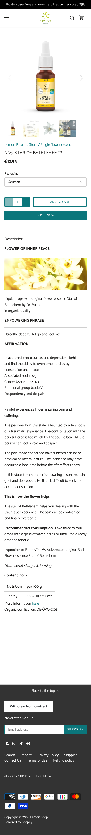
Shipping (71, 755)
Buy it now (45, 215)
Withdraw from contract (28, 706)
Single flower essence (57, 145)
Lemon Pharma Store (20, 145)
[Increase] (26, 202)
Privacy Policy (48, 755)
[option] (45, 77)
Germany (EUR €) (15, 777)
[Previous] (9, 77)
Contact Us (12, 760)
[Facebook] (7, 743)
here (35, 603)
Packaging (11, 174)
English (41, 777)
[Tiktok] (21, 743)
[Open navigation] (6, 17)
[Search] (72, 18)
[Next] (81, 77)
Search (9, 755)
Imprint (26, 755)
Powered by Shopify (18, 822)
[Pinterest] (28, 743)
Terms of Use (37, 760)
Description (13, 239)
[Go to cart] (81, 18)
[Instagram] (14, 743)
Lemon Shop (39, 817)
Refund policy (63, 760)
